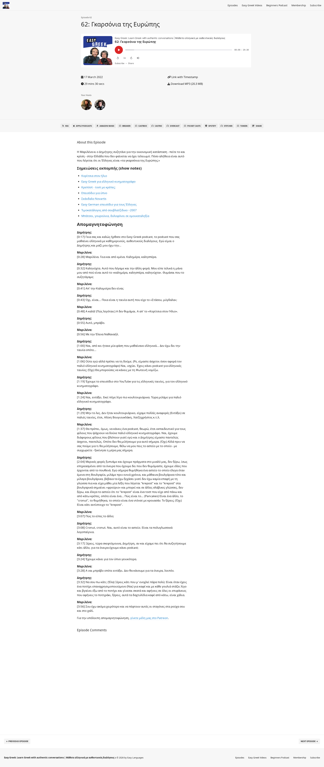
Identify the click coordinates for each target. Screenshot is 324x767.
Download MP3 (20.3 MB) (186, 84)
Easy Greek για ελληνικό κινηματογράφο (108, 181)
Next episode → (309, 741)
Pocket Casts (193, 126)
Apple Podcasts (84, 126)
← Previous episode (17, 741)
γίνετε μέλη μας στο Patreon (149, 618)
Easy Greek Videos (252, 5)
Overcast (174, 126)
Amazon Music (107, 126)
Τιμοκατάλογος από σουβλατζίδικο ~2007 (109, 210)
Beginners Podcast (276, 5)
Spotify (212, 126)
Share (259, 126)
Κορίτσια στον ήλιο (94, 176)
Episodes (233, 5)
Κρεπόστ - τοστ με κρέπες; (98, 187)
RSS (67, 126)
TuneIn (243, 126)
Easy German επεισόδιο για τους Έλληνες (109, 204)
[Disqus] (132, 683)
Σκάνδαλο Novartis (93, 199)
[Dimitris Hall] (86, 105)
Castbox (142, 126)
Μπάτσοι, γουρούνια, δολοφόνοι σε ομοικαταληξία (115, 216)
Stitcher (228, 126)
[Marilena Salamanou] (99, 105)
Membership (298, 5)
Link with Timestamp (184, 77)
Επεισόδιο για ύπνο (94, 193)
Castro (158, 126)
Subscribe (315, 5)
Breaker (126, 126)
